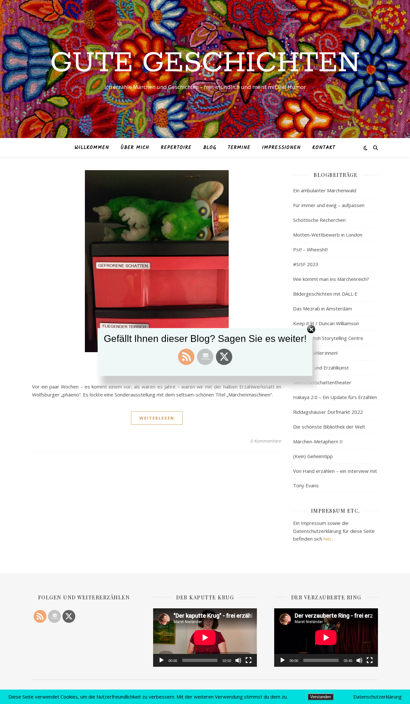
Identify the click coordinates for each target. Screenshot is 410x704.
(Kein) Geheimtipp (313, 456)
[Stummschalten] (238, 660)
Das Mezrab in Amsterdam (322, 308)
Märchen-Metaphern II (318, 441)
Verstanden (320, 696)
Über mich (135, 148)
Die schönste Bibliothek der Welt (329, 426)
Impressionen (281, 148)
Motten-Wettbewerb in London (327, 234)
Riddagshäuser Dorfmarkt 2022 (328, 412)
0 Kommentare (265, 441)
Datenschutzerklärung (377, 696)
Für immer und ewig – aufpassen (329, 205)
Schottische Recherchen (319, 220)
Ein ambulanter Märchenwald (324, 190)
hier (328, 538)
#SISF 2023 (305, 264)
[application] (205, 637)
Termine (239, 148)
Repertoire (176, 148)
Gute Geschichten (205, 63)
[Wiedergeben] (161, 660)
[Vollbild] (248, 660)
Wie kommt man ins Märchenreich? (331, 279)
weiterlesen (156, 418)
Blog (209, 148)
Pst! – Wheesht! (310, 249)
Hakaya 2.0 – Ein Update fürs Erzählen (335, 397)
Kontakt (323, 148)
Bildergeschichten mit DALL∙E (325, 294)
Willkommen (92, 148)
